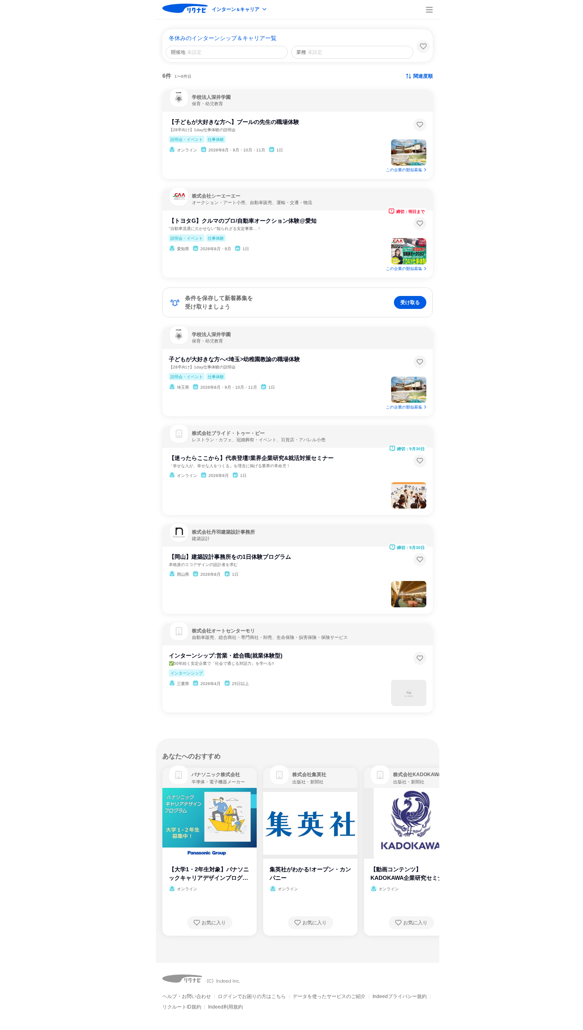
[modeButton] (240, 10)
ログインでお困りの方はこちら (252, 996)
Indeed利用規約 (225, 1007)
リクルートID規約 (181, 1007)
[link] (178, 775)
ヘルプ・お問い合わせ (186, 996)
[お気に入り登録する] (419, 124)
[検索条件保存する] (423, 46)
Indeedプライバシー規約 (399, 996)
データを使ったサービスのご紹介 (329, 996)
